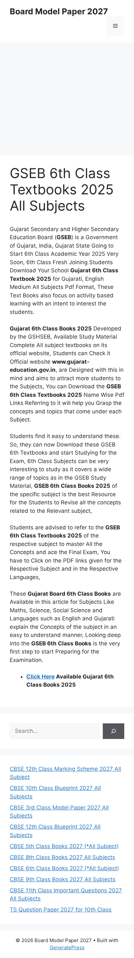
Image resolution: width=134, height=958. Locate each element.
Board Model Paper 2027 (59, 11)
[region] (67, 94)
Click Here (40, 676)
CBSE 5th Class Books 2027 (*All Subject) (64, 846)
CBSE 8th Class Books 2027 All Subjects (62, 857)
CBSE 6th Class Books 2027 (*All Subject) (64, 868)
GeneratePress (67, 947)
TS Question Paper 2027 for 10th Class (61, 909)
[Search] (113, 731)
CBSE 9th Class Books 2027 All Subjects (62, 879)
